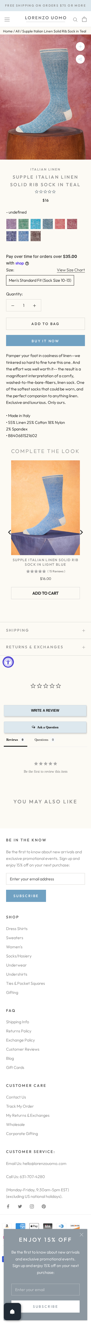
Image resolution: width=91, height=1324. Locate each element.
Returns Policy (18, 1030)
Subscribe (45, 1306)
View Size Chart (71, 269)
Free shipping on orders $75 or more (45, 5)
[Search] (75, 19)
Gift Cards (15, 1067)
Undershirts (16, 974)
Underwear (16, 965)
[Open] (12, 1311)
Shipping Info (17, 1021)
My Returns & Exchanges (28, 1115)
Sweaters (14, 937)
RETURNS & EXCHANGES (34, 647)
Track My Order (20, 1106)
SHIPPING (17, 630)
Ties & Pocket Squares (25, 983)
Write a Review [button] (45, 710)
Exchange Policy (20, 1040)
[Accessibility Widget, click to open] (8, 662)
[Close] (81, 1235)
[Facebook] (8, 1206)
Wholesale (15, 1124)
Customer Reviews (22, 1049)
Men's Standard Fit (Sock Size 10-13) (40, 280)
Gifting (12, 992)
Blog (10, 1058)
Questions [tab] (41, 740)
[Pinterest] (44, 1206)
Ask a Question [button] (47, 727)
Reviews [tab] (12, 740)
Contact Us (16, 1097)
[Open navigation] (7, 19)
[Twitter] (20, 1206)
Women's (14, 946)
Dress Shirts (17, 928)
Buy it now (45, 341)
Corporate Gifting (22, 1133)
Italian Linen (45, 169)
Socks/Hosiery (19, 955)
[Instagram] (32, 1206)
